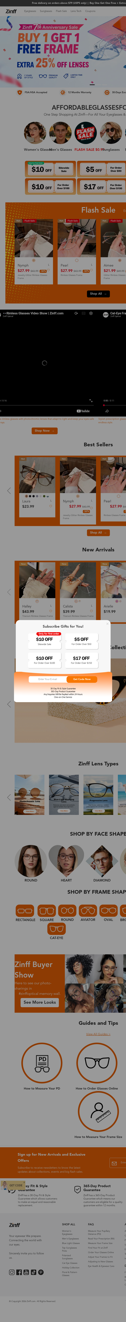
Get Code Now (82, 679)
